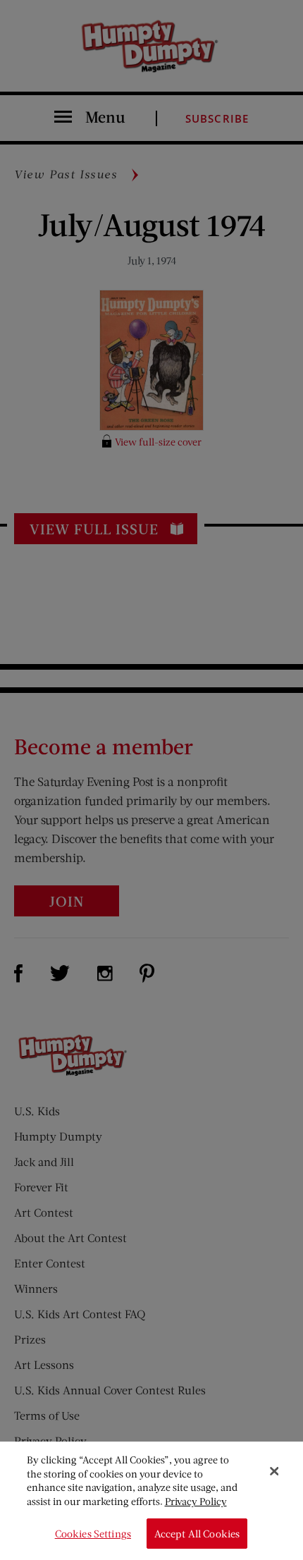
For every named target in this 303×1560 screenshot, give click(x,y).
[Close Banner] (274, 1471)
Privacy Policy (196, 1501)
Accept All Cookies (197, 1534)
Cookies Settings (93, 1534)
